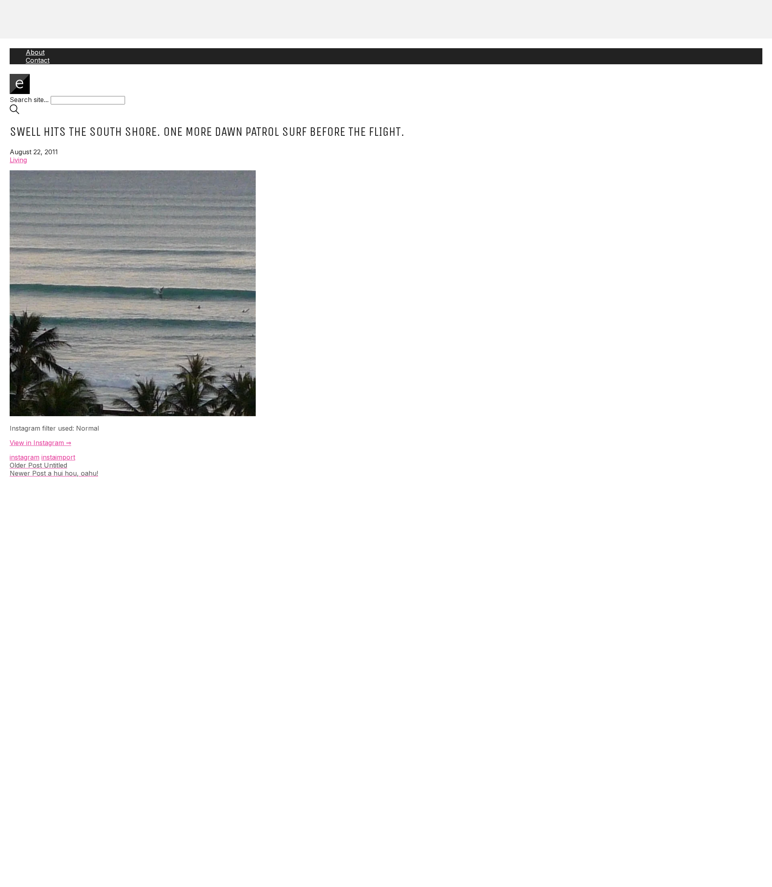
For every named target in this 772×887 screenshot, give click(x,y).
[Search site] (14, 112)
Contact (37, 60)
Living (18, 160)
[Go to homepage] (20, 92)
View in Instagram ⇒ (40, 443)
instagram (24, 457)
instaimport (58, 457)
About (35, 52)
